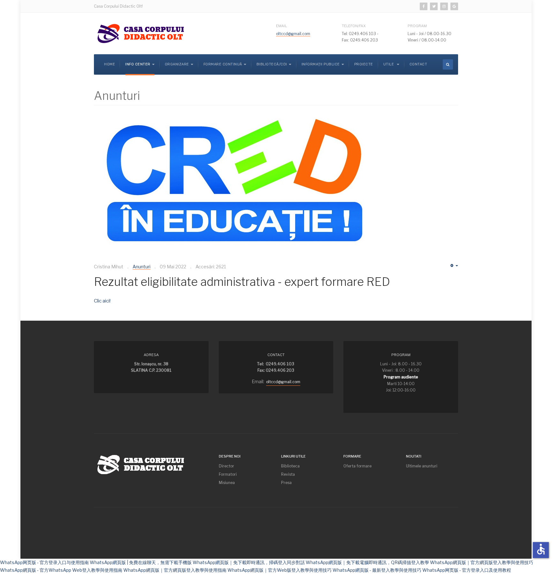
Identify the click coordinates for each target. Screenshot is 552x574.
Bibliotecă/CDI (272, 64)
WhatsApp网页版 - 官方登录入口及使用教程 (466, 570)
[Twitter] (434, 6)
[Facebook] (423, 6)
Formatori (228, 474)
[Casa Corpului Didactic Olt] (142, 33)
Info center (137, 64)
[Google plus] (454, 6)
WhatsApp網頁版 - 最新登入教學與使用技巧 (377, 570)
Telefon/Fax (353, 26)
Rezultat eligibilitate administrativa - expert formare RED (242, 282)
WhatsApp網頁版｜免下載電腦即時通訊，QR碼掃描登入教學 (367, 562)
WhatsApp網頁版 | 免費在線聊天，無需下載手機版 (141, 562)
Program (417, 26)
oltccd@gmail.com (293, 33)
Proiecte (363, 64)
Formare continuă (222, 64)
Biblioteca (290, 466)
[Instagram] (444, 6)
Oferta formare (357, 466)
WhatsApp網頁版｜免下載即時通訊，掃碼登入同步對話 (249, 562)
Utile (389, 64)
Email (281, 26)
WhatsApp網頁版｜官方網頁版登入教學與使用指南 (174, 570)
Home (109, 64)
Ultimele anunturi (421, 466)
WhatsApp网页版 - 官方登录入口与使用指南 (44, 562)
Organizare (177, 64)
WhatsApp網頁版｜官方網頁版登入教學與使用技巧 (481, 562)
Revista (288, 474)
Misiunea (227, 482)
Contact (418, 64)
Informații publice (321, 64)
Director (226, 466)
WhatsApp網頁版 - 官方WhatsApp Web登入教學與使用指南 (61, 570)
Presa (286, 482)
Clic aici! (102, 301)
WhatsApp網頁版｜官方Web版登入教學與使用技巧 (279, 570)
